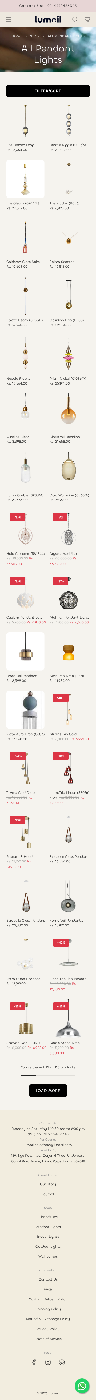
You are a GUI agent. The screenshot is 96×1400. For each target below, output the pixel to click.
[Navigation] (8, 19)
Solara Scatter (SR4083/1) (61, 262)
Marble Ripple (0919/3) (68, 145)
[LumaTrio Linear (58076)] (69, 768)
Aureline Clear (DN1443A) (17, 437)
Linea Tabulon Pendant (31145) (69, 979)
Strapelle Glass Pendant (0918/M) (69, 857)
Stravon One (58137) (23, 1043)
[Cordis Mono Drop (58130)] (69, 1018)
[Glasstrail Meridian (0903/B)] (69, 412)
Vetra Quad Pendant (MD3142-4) (23, 979)
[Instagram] (48, 1362)
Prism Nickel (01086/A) (68, 378)
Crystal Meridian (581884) (63, 554)
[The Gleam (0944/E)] (25, 179)
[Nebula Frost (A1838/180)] (25, 354)
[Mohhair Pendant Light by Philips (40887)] (69, 593)
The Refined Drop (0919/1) (20, 145)
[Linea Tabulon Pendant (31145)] (69, 954)
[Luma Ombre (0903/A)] (25, 471)
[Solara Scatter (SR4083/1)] (69, 237)
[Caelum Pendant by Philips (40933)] (25, 593)
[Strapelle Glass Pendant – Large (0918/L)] (25, 896)
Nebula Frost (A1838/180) (17, 378)
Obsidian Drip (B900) (67, 320)
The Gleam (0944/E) (22, 203)
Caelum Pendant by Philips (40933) (23, 617)
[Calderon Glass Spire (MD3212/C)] (25, 237)
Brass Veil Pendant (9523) (21, 676)
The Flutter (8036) (65, 203)
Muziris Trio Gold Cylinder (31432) (63, 734)
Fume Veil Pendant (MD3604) (65, 920)
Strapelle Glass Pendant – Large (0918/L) (26, 920)
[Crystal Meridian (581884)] (69, 529)
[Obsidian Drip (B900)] (69, 296)
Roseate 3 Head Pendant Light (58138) (24, 857)
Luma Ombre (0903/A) (25, 495)
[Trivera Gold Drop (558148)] (25, 768)
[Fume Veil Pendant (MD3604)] (69, 896)
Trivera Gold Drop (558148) (20, 793)
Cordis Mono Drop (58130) (65, 1043)
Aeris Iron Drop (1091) (67, 676)
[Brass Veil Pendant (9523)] (25, 651)
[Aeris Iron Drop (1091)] (69, 651)
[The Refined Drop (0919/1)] (25, 120)
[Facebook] (34, 1362)
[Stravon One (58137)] (25, 1018)
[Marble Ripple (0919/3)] (69, 120)
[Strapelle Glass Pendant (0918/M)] (69, 832)
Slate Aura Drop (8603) (25, 734)
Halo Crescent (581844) (25, 554)
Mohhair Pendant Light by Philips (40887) (69, 617)
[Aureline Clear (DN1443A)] (25, 412)
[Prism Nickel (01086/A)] (69, 354)
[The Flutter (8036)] (69, 179)
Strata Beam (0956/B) (24, 320)
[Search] (75, 19)
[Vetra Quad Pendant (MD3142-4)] (25, 954)
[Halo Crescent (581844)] (25, 529)
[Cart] (87, 19)
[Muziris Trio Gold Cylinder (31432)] (69, 710)
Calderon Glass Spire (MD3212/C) (23, 262)
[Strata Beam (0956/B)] (25, 296)
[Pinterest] (61, 1362)
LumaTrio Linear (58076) (69, 793)
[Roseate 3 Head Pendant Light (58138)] (25, 832)
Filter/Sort (48, 91)
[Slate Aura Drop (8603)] (25, 710)
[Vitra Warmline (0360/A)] (69, 471)
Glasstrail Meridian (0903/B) (65, 437)
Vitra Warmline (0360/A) (69, 495)
